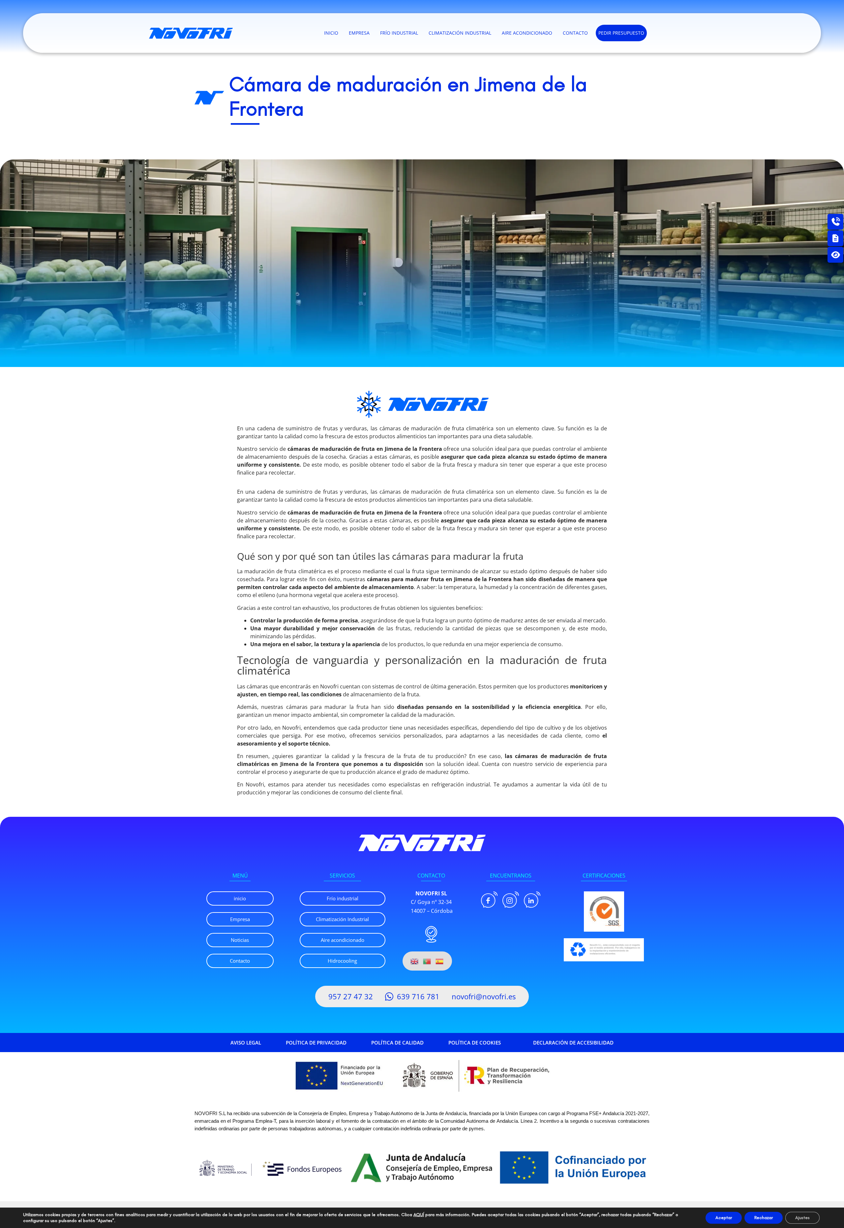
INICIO (331, 33)
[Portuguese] (427, 961)
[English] (414, 961)
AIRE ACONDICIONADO (527, 33)
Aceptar (723, 1217)
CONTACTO (575, 33)
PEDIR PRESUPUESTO (621, 33)
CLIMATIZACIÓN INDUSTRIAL (460, 33)
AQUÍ (418, 1214)
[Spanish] (440, 961)
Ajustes (802, 1217)
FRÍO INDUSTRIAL (399, 33)
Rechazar (763, 1217)
